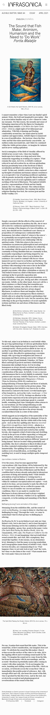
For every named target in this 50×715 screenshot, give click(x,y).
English (20, 19)
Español (30, 19)
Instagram (40, 701)
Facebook (28, 701)
